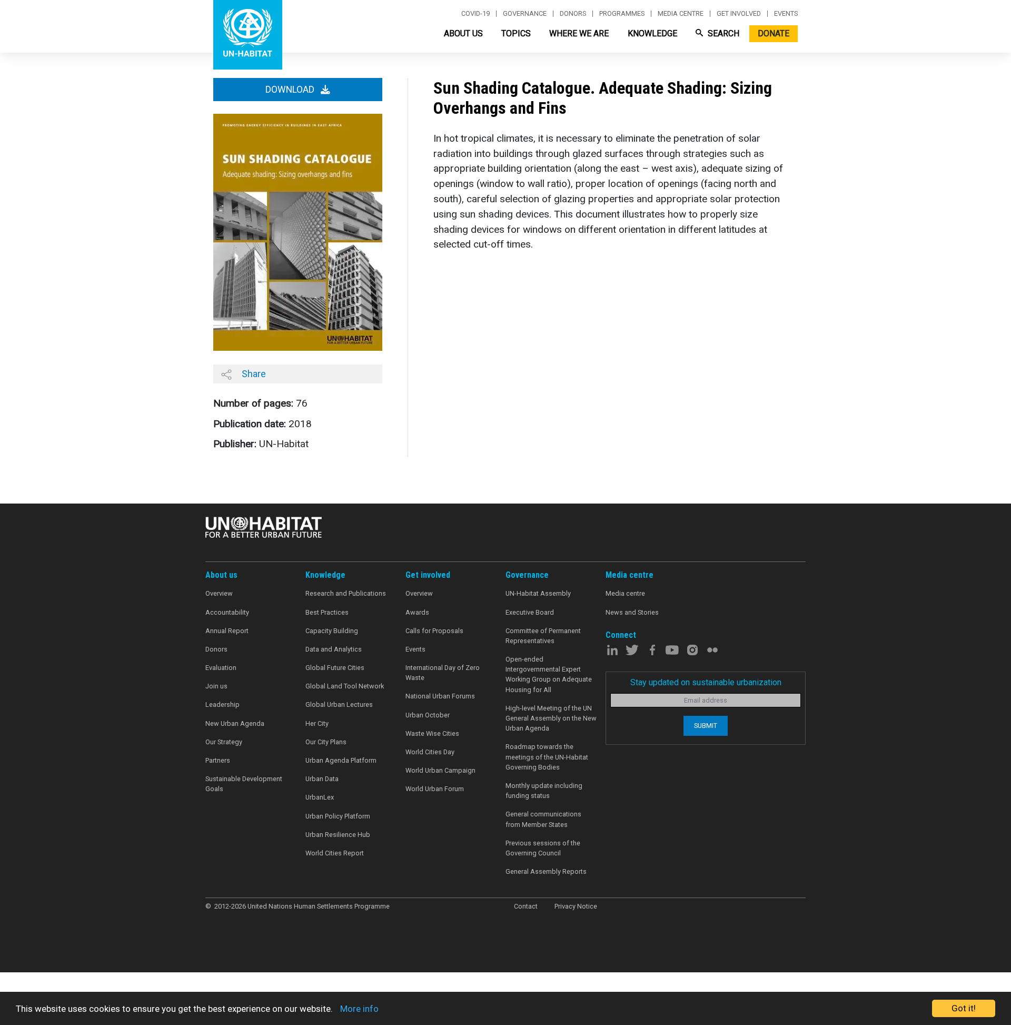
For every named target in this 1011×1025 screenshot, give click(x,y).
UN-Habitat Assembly (538, 593)
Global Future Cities (334, 668)
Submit (705, 726)
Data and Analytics (333, 649)
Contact (526, 906)
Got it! (963, 1008)
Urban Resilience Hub (337, 835)
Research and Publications (345, 593)
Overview (219, 593)
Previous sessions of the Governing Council (543, 848)
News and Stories (632, 612)
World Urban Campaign (440, 770)
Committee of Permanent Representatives (543, 636)
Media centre (680, 14)
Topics (516, 33)
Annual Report (227, 631)
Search (722, 33)
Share (253, 373)
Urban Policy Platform (337, 816)
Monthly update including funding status (544, 791)
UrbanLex (319, 797)
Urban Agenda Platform (340, 760)
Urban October (427, 715)
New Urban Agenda (234, 723)
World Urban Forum (434, 789)
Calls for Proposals (434, 631)
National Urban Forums (440, 696)
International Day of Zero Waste (442, 673)
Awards (417, 612)
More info (359, 1008)
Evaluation (220, 668)
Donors (573, 14)
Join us (216, 686)
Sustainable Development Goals (243, 784)
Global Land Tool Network (344, 686)
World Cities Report (334, 853)
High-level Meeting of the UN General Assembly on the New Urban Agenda (551, 718)
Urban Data (322, 779)
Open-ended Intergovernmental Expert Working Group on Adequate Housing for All (549, 674)
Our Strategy (223, 742)
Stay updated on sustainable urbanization (705, 682)
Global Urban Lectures (339, 704)
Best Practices (327, 612)
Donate (773, 33)
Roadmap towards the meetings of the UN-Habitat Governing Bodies (547, 757)
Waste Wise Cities (432, 733)
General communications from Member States (543, 819)
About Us (463, 33)
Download (290, 89)
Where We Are (579, 33)
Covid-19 (475, 14)
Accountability (227, 612)
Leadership (222, 704)
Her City (317, 723)
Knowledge (652, 33)
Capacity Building (331, 631)
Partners (217, 760)
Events (786, 14)
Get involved (739, 14)
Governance (525, 14)
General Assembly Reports (546, 871)
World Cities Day (429, 752)
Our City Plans (325, 742)
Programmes (622, 14)
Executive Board (530, 612)
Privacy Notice (575, 906)
